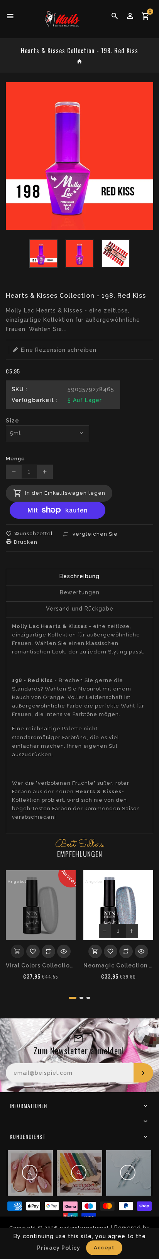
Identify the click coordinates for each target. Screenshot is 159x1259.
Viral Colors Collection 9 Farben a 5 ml (41, 965)
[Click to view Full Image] (29, 1172)
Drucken (24, 542)
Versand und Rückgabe (79, 609)
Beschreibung (79, 576)
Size (12, 420)
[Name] (143, 1073)
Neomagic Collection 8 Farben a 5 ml (118, 965)
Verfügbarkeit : (35, 400)
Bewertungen (80, 592)
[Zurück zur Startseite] (79, 62)
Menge (15, 459)
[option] (43, 253)
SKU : (19, 389)
